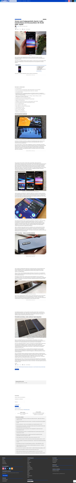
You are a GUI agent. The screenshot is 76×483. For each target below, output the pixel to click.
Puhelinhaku (4, 462)
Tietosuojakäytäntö (5, 479)
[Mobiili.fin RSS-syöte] (12, 469)
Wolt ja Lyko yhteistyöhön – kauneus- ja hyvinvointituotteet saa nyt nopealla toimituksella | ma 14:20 (29, 424)
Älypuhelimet (16, 19)
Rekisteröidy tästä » (27, 409)
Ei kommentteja (44, 19)
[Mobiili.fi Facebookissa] (71, 1)
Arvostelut (28, 459)
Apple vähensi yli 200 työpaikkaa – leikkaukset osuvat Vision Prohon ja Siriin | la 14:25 (27, 449)
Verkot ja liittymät (29, 467)
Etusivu (3, 459)
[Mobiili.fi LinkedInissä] (75, 1)
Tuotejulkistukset (19, 19)
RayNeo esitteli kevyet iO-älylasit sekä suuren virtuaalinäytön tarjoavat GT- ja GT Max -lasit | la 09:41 (29, 451)
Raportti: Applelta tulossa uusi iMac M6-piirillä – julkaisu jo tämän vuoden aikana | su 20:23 (28, 437)
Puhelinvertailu (4, 463)
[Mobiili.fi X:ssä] (73, 1)
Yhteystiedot (54, 462)
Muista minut (17, 404)
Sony (15, 369)
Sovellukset (29, 466)
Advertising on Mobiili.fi (55, 470)
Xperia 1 (18, 369)
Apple (28, 471)
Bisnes (28, 474)
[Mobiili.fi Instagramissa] (69, 1)
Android (28, 470)
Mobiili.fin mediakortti (55, 466)
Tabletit (28, 463)
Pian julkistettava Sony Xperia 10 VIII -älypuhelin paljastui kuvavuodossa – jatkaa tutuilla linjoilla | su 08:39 (30, 443)
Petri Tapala (17, 26)
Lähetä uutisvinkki (55, 459)
